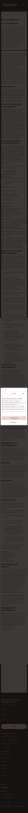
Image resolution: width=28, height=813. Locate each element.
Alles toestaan (14, 418)
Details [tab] (14, 393)
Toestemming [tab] (5, 393)
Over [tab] (23, 393)
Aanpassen (13, 422)
